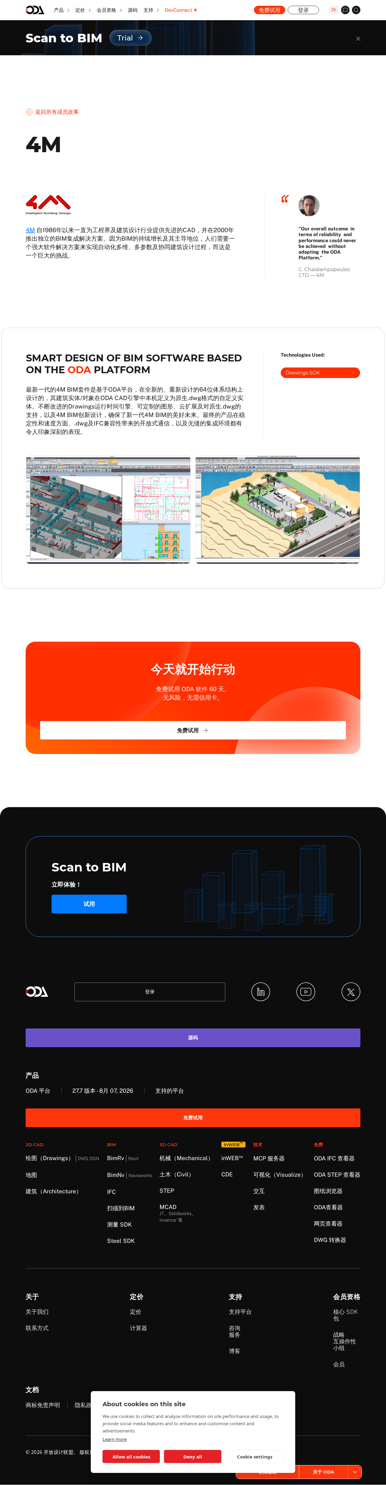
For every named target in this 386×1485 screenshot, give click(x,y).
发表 (259, 1207)
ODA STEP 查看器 (337, 1174)
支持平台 (240, 1311)
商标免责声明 (43, 1405)
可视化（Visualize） (279, 1174)
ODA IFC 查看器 (334, 1158)
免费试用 (269, 10)
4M (30, 230)
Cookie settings (254, 1457)
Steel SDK (121, 1240)
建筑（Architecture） (54, 1191)
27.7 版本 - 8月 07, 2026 (102, 1090)
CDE (227, 1174)
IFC (111, 1191)
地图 (31, 1175)
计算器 (138, 1328)
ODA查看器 (328, 1207)
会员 (339, 1364)
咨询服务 (234, 1331)
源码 (133, 10)
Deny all (192, 1457)
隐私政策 (86, 1405)
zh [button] (333, 9)
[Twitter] (350, 991)
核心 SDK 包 (345, 1315)
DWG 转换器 (330, 1239)
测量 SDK (119, 1224)
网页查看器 (328, 1223)
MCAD (178, 1213)
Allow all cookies (131, 1457)
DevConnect (178, 10)
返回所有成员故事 (57, 112)
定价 (135, 1311)
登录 (303, 10)
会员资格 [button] (107, 10)
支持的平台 (169, 1090)
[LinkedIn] (260, 991)
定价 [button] (80, 10)
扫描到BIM (121, 1208)
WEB (232, 1158)
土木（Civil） (177, 1174)
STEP (167, 1190)
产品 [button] (59, 10)
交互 (259, 1191)
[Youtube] (305, 991)
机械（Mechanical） (187, 1158)
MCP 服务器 (269, 1158)
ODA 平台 (38, 1090)
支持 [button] (149, 10)
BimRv (123, 1158)
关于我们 (37, 1311)
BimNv (129, 1175)
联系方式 (37, 1328)
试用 (89, 903)
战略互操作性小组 (344, 1341)
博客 (234, 1351)
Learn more (115, 1439)
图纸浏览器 (328, 1191)
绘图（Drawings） (62, 1158)
